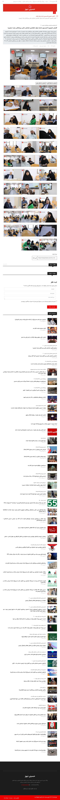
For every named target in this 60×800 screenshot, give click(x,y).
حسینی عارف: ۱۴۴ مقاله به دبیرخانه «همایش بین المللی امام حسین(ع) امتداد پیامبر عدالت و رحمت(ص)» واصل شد (24, 590)
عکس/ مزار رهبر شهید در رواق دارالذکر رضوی (36, 415)
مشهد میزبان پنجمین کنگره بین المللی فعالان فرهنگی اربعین (32, 645)
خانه (57, 16)
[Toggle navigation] (54, 13)
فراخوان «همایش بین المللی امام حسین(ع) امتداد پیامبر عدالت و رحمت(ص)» (28, 672)
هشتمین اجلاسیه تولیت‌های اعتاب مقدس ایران (35, 654)
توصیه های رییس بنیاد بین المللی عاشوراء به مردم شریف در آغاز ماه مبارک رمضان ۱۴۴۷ (26, 554)
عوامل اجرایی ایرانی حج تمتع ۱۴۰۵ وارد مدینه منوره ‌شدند (33, 494)
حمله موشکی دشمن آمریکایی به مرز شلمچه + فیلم (34, 390)
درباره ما (11, 798)
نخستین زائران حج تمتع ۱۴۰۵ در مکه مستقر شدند (34, 476)
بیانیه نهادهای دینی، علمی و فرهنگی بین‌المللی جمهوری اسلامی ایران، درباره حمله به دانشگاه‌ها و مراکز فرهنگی (24, 510)
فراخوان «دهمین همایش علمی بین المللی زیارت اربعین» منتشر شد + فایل (29, 663)
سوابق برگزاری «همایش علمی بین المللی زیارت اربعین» (45, 348)
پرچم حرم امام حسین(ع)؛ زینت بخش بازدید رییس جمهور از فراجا (31, 741)
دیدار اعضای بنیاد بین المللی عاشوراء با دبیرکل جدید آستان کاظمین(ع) (30, 715)
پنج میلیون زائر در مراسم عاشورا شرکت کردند (36, 441)
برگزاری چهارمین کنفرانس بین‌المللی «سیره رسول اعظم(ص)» (32, 690)
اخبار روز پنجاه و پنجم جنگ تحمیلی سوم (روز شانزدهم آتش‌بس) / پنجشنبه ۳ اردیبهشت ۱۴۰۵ (25, 503)
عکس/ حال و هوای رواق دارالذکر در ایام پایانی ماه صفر (33, 337)
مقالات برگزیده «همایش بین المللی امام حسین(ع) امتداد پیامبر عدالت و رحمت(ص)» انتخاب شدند (24, 573)
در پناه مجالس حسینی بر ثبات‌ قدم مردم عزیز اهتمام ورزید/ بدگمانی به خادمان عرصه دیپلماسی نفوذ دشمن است (24, 372)
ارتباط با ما (6, 798)
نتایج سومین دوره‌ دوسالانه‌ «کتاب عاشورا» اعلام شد (34, 708)
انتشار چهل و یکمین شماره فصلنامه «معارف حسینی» (34, 485)
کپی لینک (35, 258)
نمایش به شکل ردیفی (40, 83)
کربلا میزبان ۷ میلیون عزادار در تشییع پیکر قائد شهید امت (44, 424)
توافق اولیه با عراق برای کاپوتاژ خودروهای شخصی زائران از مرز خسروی (30, 734)
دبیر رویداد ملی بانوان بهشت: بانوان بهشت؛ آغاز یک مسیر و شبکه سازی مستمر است (27, 628)
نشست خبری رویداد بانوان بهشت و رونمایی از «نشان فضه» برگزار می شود (29, 619)
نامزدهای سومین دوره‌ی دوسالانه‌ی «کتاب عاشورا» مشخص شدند (31, 724)
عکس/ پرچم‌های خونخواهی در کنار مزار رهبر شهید (34, 397)
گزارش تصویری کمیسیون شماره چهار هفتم (45, 16)
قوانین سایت (16, 798)
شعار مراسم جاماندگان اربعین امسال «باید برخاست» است (44, 364)
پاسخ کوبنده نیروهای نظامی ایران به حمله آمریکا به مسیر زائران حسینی (30, 381)
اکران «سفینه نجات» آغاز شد (39, 328)
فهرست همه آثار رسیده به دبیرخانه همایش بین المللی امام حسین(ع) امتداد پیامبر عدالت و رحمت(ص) (24, 581)
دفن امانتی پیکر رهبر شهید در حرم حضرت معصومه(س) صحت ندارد (30, 430)
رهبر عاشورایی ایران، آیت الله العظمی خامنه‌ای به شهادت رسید (32, 528)
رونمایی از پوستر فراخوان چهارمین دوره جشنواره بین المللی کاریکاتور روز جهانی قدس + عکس (25, 536)
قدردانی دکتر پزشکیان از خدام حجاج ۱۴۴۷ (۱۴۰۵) (35, 450)
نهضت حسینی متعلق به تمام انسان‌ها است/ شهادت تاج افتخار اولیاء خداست (28, 408)
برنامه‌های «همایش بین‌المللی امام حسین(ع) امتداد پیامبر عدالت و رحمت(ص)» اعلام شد (25, 563)
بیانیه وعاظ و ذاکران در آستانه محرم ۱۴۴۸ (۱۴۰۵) (35, 457)
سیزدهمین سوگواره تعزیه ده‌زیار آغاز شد (37, 465)
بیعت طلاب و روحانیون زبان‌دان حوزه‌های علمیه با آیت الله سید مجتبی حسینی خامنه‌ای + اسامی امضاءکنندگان (24, 519)
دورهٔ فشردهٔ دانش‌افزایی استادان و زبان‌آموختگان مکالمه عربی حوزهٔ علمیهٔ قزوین (28, 699)
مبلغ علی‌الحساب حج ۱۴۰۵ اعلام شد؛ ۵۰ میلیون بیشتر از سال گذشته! (30, 750)
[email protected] (25, 785)
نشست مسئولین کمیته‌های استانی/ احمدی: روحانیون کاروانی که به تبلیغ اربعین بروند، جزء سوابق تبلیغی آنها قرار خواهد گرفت (24, 610)
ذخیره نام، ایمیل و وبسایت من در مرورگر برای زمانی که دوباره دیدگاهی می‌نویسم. (38, 301)
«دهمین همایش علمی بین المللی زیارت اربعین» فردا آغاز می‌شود (42, 356)
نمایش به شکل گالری (51, 83)
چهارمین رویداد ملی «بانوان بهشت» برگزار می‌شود (35, 681)
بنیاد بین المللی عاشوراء (27, 1)
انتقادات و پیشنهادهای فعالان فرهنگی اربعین (35, 600)
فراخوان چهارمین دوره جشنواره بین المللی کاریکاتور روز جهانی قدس (31, 547)
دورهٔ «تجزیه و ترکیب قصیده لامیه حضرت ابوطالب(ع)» (34, 637)
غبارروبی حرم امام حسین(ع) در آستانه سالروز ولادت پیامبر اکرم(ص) (30, 319)
